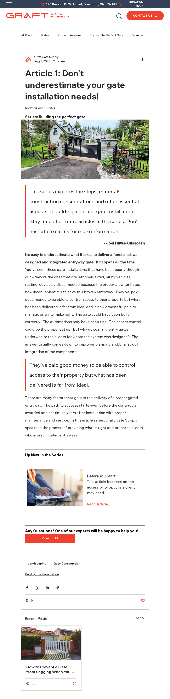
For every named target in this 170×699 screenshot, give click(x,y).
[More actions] (142, 59)
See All (140, 618)
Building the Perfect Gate (106, 35)
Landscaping (37, 563)
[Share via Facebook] (27, 588)
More (135, 35)
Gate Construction (66, 563)
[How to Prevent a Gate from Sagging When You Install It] (51, 643)
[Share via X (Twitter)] (37, 588)
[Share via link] (58, 588)
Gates (45, 35)
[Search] (119, 15)
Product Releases (69, 35)
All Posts (27, 35)
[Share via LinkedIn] (47, 588)
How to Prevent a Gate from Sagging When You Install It (48, 669)
